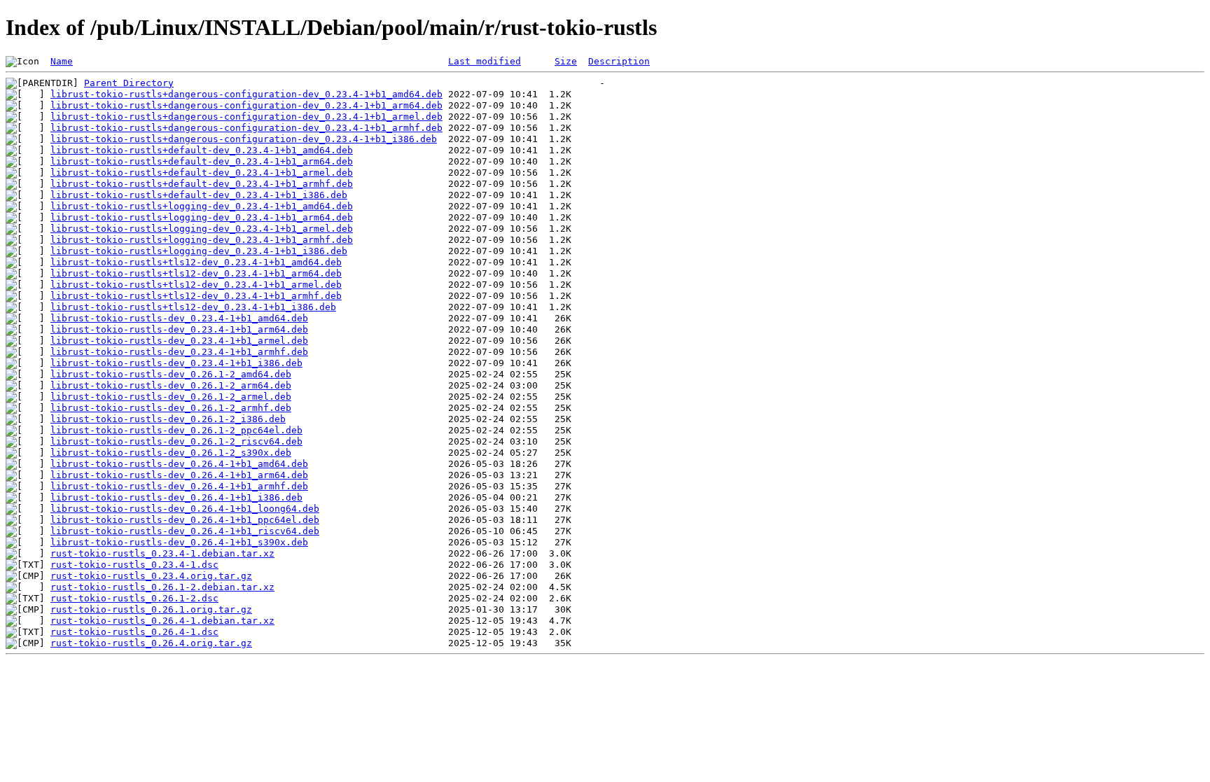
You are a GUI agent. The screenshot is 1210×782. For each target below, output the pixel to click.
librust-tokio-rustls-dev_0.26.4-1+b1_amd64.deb (179, 464)
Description (619, 61)
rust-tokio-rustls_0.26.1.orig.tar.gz (151, 609)
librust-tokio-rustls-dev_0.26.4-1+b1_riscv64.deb (184, 531)
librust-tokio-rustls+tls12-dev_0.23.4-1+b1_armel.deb (196, 284)
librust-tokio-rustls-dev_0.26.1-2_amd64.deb (170, 374)
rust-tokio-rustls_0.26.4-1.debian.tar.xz (162, 620)
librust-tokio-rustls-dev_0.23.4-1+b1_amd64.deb (179, 318)
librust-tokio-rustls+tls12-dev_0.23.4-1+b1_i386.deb (193, 307)
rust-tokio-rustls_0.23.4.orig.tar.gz (151, 576)
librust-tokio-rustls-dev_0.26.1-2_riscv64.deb (176, 441)
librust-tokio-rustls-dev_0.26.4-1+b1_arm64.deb (179, 475)
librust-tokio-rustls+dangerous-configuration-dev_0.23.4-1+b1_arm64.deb (246, 105)
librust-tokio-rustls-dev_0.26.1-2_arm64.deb (170, 385)
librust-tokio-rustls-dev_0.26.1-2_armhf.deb (170, 408)
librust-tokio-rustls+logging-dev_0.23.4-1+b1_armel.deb (201, 228)
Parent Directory (129, 83)
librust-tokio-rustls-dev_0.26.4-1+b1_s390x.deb (179, 542)
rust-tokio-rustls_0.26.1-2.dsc (134, 598)
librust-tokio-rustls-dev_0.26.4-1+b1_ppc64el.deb (184, 520)
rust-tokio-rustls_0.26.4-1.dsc (134, 632)
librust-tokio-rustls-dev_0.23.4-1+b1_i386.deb (176, 363)
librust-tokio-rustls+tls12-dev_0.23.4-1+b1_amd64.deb (196, 262)
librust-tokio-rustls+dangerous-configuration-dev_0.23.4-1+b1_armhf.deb (246, 128)
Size (566, 61)
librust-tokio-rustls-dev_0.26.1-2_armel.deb (170, 396)
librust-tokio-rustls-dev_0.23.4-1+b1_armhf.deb (179, 352)
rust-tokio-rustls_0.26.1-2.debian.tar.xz (162, 587)
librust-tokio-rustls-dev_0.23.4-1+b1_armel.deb (179, 340)
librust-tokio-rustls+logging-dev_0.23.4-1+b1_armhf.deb (201, 240)
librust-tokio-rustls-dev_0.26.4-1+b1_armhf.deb (179, 486)
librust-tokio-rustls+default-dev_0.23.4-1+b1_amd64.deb (201, 150)
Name (61, 61)
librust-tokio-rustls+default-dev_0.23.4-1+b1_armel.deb (201, 172)
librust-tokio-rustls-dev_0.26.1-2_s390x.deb (170, 452)
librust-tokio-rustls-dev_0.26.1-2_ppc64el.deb (176, 430)
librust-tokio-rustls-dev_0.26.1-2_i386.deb (168, 419)
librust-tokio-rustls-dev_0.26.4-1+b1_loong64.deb (184, 508)
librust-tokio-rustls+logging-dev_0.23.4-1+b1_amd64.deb (201, 206)
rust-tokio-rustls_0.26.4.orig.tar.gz (151, 643)
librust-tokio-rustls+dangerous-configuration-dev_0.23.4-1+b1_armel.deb (246, 116)
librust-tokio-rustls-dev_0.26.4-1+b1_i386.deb (176, 497)
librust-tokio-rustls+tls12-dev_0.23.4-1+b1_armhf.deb (196, 296)
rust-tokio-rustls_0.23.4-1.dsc (134, 564)
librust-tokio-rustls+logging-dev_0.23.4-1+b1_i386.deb (198, 251)
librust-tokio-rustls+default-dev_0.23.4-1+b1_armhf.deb (201, 184)
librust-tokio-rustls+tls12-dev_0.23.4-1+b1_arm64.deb (196, 273)
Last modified (484, 61)
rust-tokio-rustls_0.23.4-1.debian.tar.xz (162, 553)
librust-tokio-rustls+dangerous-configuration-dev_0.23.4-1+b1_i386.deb (243, 139)
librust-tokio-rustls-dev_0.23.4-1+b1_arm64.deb (179, 329)
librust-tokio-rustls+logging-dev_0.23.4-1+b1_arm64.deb (201, 217)
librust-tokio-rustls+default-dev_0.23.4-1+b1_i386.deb (198, 195)
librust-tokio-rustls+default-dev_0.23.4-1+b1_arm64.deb (201, 161)
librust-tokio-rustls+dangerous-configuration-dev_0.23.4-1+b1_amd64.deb (246, 94)
